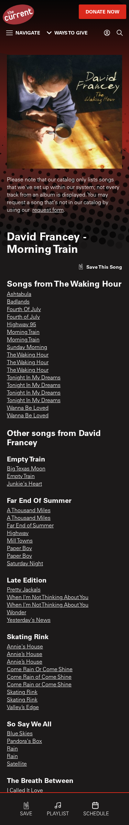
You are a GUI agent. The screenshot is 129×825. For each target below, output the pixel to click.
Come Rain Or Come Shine (40, 670)
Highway (18, 533)
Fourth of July (23, 317)
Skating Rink (22, 692)
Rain (12, 749)
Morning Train (23, 332)
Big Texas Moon (26, 469)
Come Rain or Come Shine (39, 685)
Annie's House (25, 647)
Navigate (27, 32)
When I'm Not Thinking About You (47, 597)
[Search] (120, 32)
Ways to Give (71, 32)
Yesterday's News (29, 620)
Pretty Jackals (24, 590)
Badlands (18, 302)
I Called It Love (25, 791)
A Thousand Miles (29, 511)
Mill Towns (20, 541)
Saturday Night (25, 564)
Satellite (17, 764)
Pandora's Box (24, 741)
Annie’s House (24, 654)
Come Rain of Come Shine (39, 677)
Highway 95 (21, 325)
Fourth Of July (24, 309)
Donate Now (102, 11)
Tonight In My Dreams (34, 378)
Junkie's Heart (24, 484)
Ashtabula (19, 294)
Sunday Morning (27, 347)
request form (48, 210)
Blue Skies (20, 734)
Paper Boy (19, 548)
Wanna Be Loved (28, 408)
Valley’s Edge (23, 707)
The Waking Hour (28, 355)
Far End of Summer (30, 526)
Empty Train (21, 476)
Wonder (16, 613)
